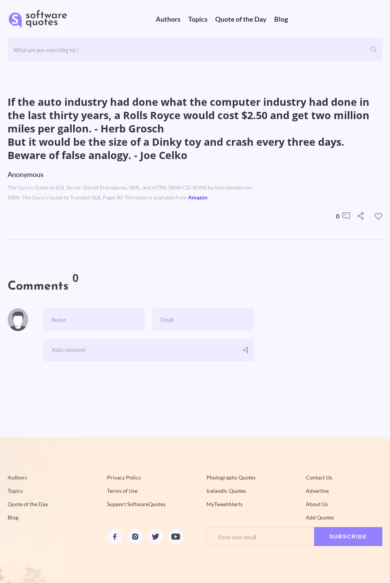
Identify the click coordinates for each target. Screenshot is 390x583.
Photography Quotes (231, 478)
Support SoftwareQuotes (136, 504)
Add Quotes (320, 518)
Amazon (198, 197)
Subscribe (348, 537)
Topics (198, 19)
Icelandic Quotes (226, 491)
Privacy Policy (124, 478)
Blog (281, 19)
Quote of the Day (241, 19)
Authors (168, 19)
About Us (317, 504)
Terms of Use (122, 491)
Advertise (317, 491)
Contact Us (319, 478)
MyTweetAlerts (224, 504)
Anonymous (25, 174)
